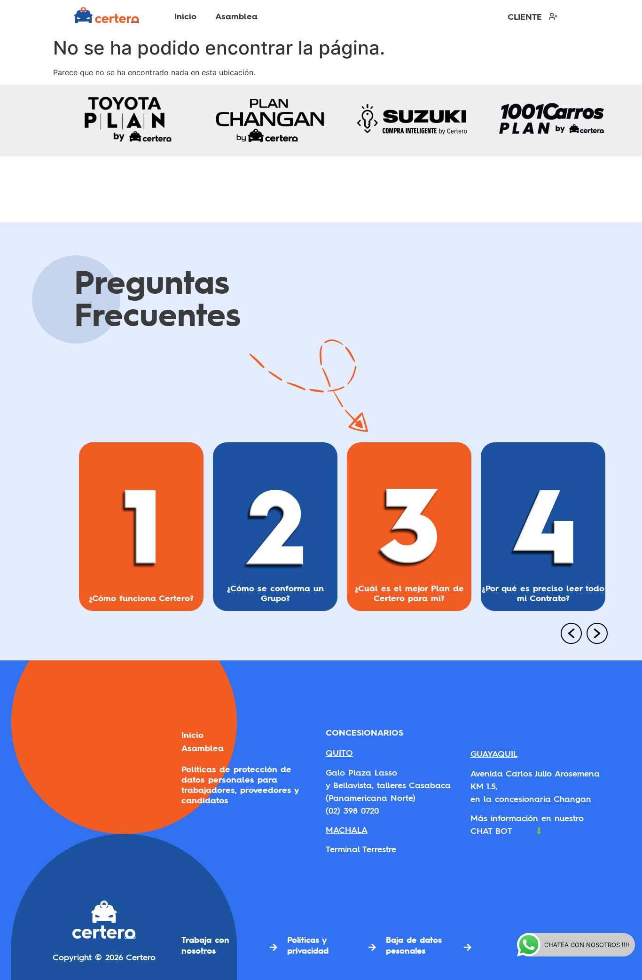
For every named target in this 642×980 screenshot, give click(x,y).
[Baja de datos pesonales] (467, 947)
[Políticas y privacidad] (372, 947)
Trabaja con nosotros (205, 945)
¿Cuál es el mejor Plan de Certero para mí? (409, 593)
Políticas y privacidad (308, 945)
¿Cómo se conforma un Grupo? (275, 593)
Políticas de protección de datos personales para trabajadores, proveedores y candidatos (239, 785)
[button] (568, 634)
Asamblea (236, 16)
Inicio (185, 16)
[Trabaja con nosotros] (273, 947)
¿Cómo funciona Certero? (141, 598)
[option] (141, 530)
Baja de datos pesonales (414, 945)
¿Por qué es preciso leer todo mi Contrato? (543, 593)
